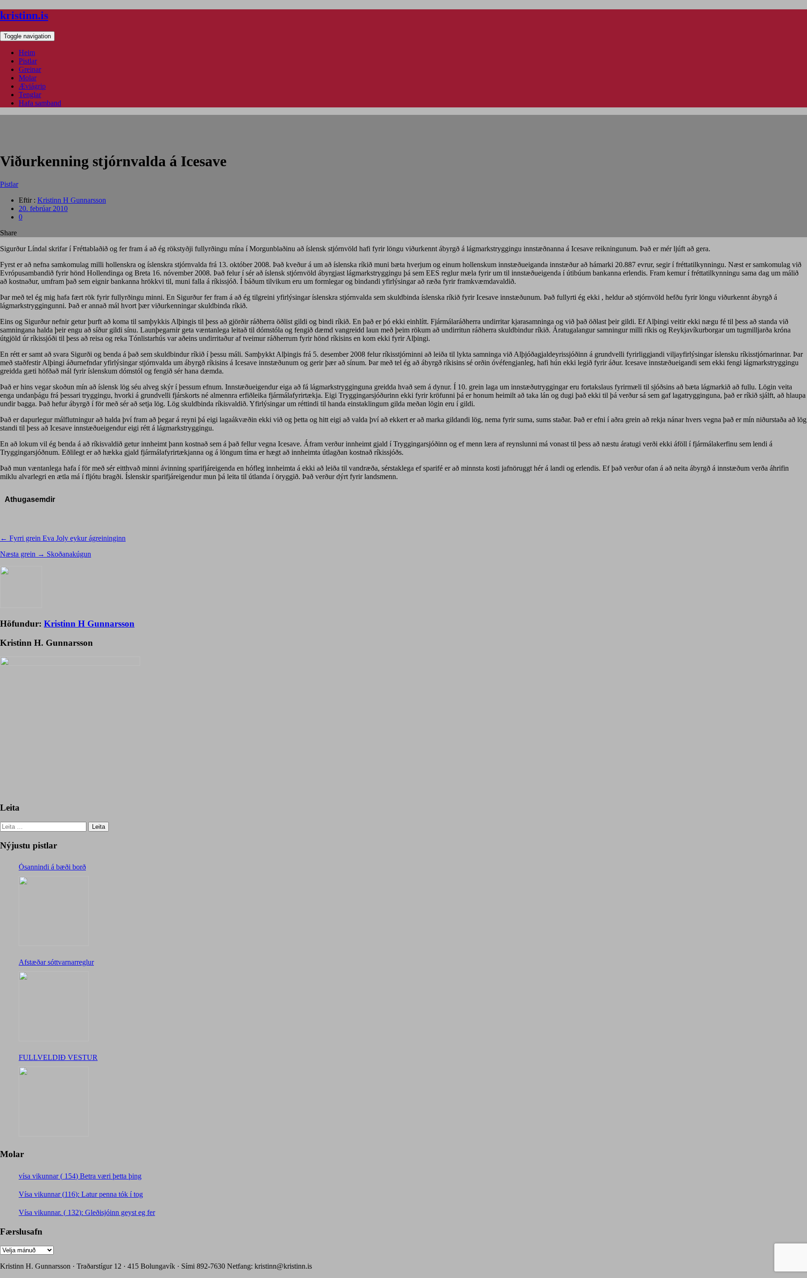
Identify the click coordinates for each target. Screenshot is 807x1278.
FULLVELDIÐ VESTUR (58, 1057)
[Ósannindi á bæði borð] (54, 911)
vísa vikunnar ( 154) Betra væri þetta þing (80, 1176)
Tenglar (30, 95)
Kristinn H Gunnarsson (71, 200)
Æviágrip (32, 86)
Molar (27, 78)
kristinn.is (24, 15)
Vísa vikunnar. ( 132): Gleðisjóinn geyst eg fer (87, 1212)
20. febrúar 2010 (43, 208)
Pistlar (28, 61)
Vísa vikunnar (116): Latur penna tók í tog (81, 1194)
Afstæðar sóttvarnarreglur (56, 962)
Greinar (30, 69)
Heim (27, 52)
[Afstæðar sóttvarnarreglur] (54, 1006)
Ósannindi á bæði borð (52, 867)
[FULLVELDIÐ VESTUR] (54, 1101)
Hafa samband (40, 103)
